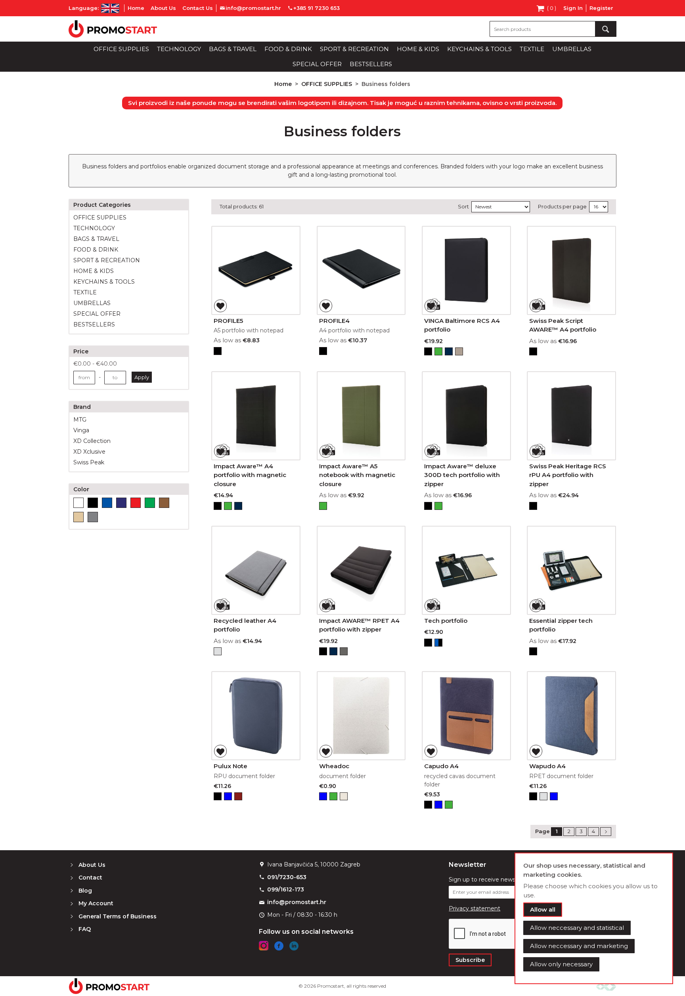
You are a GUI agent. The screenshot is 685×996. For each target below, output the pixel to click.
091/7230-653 (286, 877)
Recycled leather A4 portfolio (245, 625)
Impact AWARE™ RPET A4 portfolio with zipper (359, 625)
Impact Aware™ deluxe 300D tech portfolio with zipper (462, 475)
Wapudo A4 (547, 766)
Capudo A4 (441, 766)
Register (601, 8)
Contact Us (197, 8)
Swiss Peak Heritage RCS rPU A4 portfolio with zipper (567, 475)
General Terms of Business (117, 916)
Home (136, 8)
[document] (593, 918)
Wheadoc (334, 766)
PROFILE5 (228, 320)
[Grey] (93, 517)
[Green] (150, 503)
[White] (78, 503)
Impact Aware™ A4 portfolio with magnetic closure (250, 475)
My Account (95, 903)
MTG (79, 419)
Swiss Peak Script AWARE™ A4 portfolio (562, 325)
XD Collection (92, 441)
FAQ (84, 929)
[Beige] (78, 517)
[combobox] (553, 29)
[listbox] (256, 352)
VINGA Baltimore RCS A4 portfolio (462, 325)
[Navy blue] (121, 503)
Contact (90, 877)
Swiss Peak (88, 462)
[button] (220, 306)
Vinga (81, 430)
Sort (463, 206)
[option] (218, 351)
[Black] (93, 503)
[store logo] (113, 29)
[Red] (135, 503)
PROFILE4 (334, 320)
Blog (85, 890)
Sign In (573, 8)
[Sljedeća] (606, 832)
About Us (163, 8)
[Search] (605, 29)
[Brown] (164, 503)
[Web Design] (606, 985)
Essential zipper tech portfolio (561, 625)
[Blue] (107, 503)
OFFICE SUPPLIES (327, 84)
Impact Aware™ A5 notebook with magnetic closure (357, 475)
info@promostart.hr (296, 902)
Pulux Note (230, 766)
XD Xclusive (89, 451)
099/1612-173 (285, 889)
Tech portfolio (445, 620)
